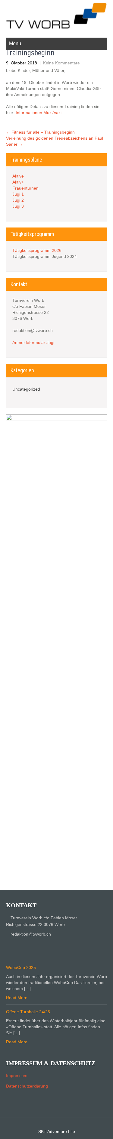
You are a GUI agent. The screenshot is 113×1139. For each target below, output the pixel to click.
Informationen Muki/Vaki (38, 112)
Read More (16, 997)
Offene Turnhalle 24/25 (28, 1011)
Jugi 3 (18, 206)
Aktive (18, 176)
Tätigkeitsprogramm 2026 (36, 250)
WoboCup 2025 (21, 967)
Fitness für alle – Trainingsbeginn (40, 132)
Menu (15, 43)
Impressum (16, 1075)
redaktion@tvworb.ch (31, 934)
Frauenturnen (25, 188)
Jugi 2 (18, 200)
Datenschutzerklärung (27, 1086)
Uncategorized (26, 389)
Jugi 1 (18, 194)
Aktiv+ (18, 182)
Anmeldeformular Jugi (33, 342)
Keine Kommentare (61, 62)
